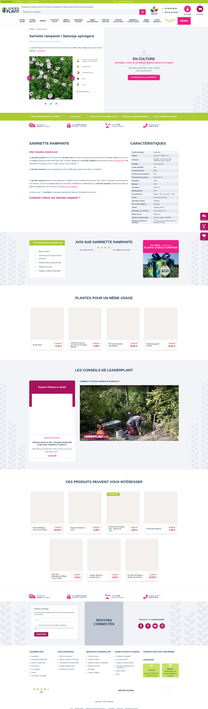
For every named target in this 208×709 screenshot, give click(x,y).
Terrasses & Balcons (105, 21)
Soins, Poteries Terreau (170, 21)
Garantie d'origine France (67, 656)
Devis (204, 239)
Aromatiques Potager (78, 21)
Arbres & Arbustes (66, 21)
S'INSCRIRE (41, 625)
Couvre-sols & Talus (54, 21)
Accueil (31, 29)
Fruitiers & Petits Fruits (118, 21)
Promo (184, 21)
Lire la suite (41, 51)
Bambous (43, 21)
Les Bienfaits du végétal (38, 666)
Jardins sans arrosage (92, 21)
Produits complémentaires (135, 117)
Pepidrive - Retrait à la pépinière (98, 653)
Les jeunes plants (122, 650)
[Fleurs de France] (154, 10)
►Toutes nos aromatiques (68, 186)
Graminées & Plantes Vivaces (133, 21)
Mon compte (187, 14)
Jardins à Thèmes (146, 21)
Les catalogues (36, 659)
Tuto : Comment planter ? (165, 117)
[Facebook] (141, 616)
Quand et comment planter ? (125, 653)
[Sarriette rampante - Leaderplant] (51, 77)
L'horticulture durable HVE (39, 650)
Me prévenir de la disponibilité (144, 77)
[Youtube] (155, 616)
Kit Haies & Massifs (32, 21)
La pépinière (35, 646)
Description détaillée (82, 91)
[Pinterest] (148, 616)
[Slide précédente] (30, 78)
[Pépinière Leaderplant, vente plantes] (11, 10)
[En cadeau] (161, 269)
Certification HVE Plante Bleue (69, 653)
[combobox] (80, 12)
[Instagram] (162, 616)
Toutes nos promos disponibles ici (124, 1)
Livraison (204, 219)
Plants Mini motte (157, 21)
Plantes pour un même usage (103, 117)
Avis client (75, 117)
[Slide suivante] (72, 78)
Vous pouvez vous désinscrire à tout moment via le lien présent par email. (53, 619)
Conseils (204, 229)
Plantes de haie (22, 21)
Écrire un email (171, 12)
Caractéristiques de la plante (45, 117)
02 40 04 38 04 (171, 8)
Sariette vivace (119, 160)
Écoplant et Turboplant (123, 646)
